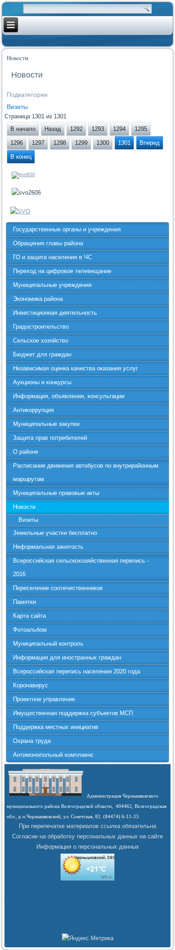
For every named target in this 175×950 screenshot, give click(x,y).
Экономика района (38, 298)
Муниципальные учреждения (52, 285)
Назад (52, 129)
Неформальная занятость (48, 546)
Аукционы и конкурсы (42, 382)
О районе (25, 451)
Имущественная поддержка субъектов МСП (73, 713)
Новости (24, 506)
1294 (119, 129)
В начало (22, 129)
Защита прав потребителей (50, 437)
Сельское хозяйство (40, 340)
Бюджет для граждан (42, 354)
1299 (81, 142)
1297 (38, 142)
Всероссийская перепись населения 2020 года (76, 671)
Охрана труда (32, 740)
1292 (76, 129)
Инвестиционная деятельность (55, 312)
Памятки (24, 602)
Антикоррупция (33, 410)
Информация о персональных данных (87, 846)
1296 (16, 142)
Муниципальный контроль (48, 643)
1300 (102, 142)
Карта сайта (29, 615)
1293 (98, 129)
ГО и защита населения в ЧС (52, 257)
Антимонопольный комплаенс (53, 754)
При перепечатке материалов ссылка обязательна (87, 826)
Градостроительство (41, 326)
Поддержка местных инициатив (55, 727)
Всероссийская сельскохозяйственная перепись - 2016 (81, 567)
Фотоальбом (30, 629)
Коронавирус (30, 685)
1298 (59, 142)
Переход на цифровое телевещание (62, 271)
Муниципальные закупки (46, 424)
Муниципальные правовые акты (56, 493)
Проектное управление (44, 699)
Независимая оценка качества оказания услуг (75, 368)
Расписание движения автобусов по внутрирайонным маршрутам (85, 472)
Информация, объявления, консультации (68, 396)
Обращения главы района (48, 243)
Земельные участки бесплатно (55, 532)
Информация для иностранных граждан (67, 657)
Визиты (17, 106)
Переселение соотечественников (58, 588)
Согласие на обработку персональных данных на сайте (87, 836)
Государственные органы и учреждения (67, 229)
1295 (141, 129)
